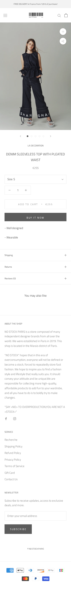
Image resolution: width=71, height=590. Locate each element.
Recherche (11, 440)
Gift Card (10, 473)
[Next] (50, 136)
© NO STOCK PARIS (35, 548)
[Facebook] (6, 418)
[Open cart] (66, 15)
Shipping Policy (13, 446)
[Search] (59, 15)
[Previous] (20, 136)
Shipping (9, 255)
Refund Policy (13, 453)
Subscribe (18, 529)
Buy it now (35, 218)
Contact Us (11, 479)
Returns (8, 267)
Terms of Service (14, 466)
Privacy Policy (13, 460)
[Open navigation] (5, 15)
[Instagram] (14, 418)
